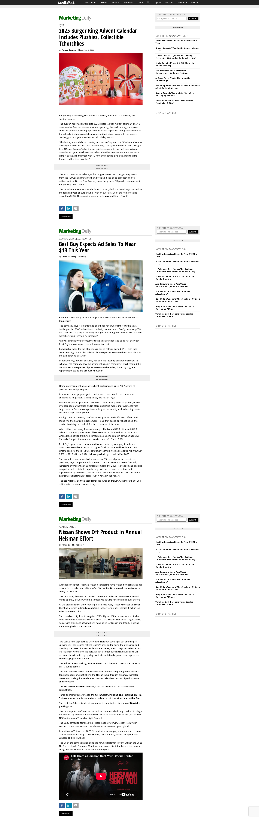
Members (128, 2)
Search (148, 2)
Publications (91, 2)
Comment (66, 216)
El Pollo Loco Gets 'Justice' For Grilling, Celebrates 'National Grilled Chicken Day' (175, 56)
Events (104, 2)
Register (169, 2)
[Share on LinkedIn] (69, 208)
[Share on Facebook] (62, 208)
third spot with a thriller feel (123, 698)
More (140, 2)
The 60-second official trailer (75, 686)
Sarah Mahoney (69, 256)
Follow (194, 2)
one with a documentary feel (84, 698)
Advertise (182, 2)
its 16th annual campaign (120, 588)
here (107, 195)
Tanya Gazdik (68, 545)
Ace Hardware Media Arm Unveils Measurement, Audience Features (171, 71)
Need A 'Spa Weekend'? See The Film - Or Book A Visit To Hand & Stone (177, 86)
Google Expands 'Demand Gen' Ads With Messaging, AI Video (174, 94)
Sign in (158, 2)
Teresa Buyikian (69, 50)
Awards (115, 2)
